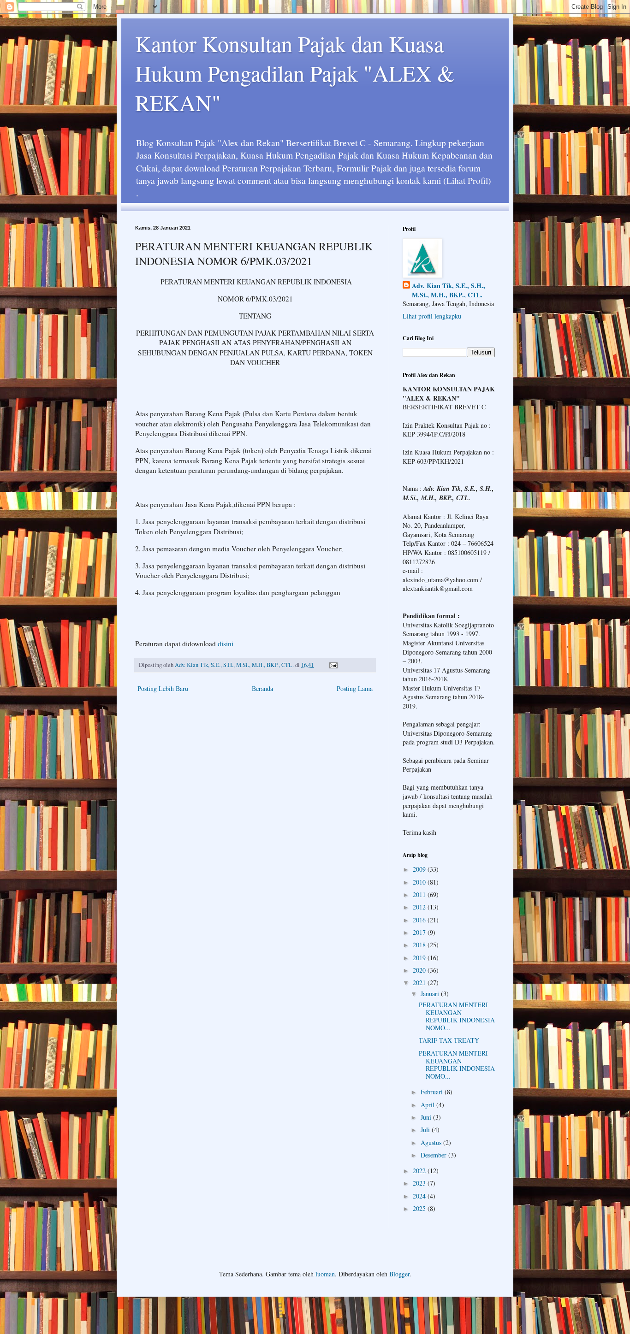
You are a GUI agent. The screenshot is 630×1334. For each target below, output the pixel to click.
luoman (325, 1273)
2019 (420, 957)
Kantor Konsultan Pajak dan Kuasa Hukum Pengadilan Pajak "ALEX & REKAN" (294, 73)
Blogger (399, 1273)
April (428, 1104)
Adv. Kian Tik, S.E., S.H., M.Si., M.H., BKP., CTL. (448, 290)
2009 (420, 869)
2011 (420, 894)
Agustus (432, 1142)
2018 (420, 944)
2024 (420, 1196)
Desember (434, 1155)
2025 (420, 1208)
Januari (431, 993)
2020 (420, 970)
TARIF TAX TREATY (449, 1040)
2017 (420, 932)
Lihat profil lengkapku (432, 316)
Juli (426, 1129)
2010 (420, 882)
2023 (420, 1183)
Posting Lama (355, 688)
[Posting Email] (333, 665)
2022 (420, 1170)
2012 (420, 907)
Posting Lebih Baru (162, 688)
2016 (420, 919)
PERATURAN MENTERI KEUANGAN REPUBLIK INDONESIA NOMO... (457, 1016)
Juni (427, 1117)
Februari (433, 1091)
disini (225, 643)
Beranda (262, 688)
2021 (420, 982)
